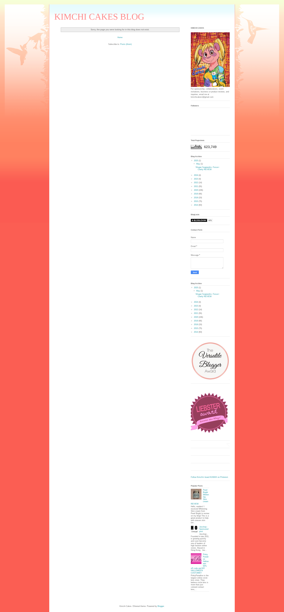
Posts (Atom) (126, 44)
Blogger (161, 606)
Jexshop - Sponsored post (203, 529)
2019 (196, 194)
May (198, 164)
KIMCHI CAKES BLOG (99, 17)
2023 (196, 179)
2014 (196, 205)
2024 (196, 175)
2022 (196, 182)
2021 (196, 186)
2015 (196, 201)
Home (119, 37)
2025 (196, 160)
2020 (196, 190)
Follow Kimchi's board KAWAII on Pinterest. (210, 477)
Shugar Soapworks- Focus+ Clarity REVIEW (207, 168)
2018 (196, 197)
